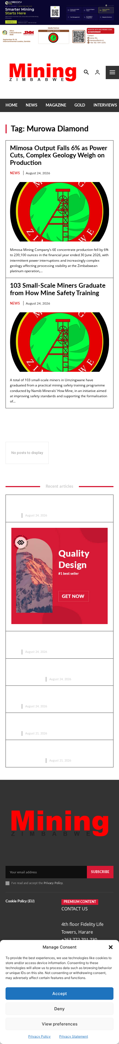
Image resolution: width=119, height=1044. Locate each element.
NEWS (15, 173)
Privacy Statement (73, 1036)
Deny (59, 1008)
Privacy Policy (39, 1036)
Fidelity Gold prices (26, 679)
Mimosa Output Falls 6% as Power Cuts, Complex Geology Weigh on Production (58, 155)
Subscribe (100, 872)
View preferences (59, 1024)
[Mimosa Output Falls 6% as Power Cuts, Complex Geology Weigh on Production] (59, 211)
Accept (59, 993)
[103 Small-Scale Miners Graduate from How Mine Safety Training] (59, 342)
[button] (110, 947)
